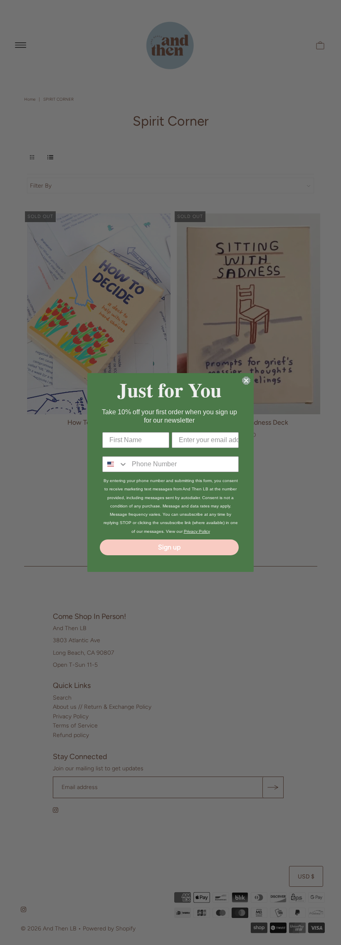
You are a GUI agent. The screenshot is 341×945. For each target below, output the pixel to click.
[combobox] (115, 464)
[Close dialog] (246, 380)
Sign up (169, 547)
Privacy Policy (197, 531)
